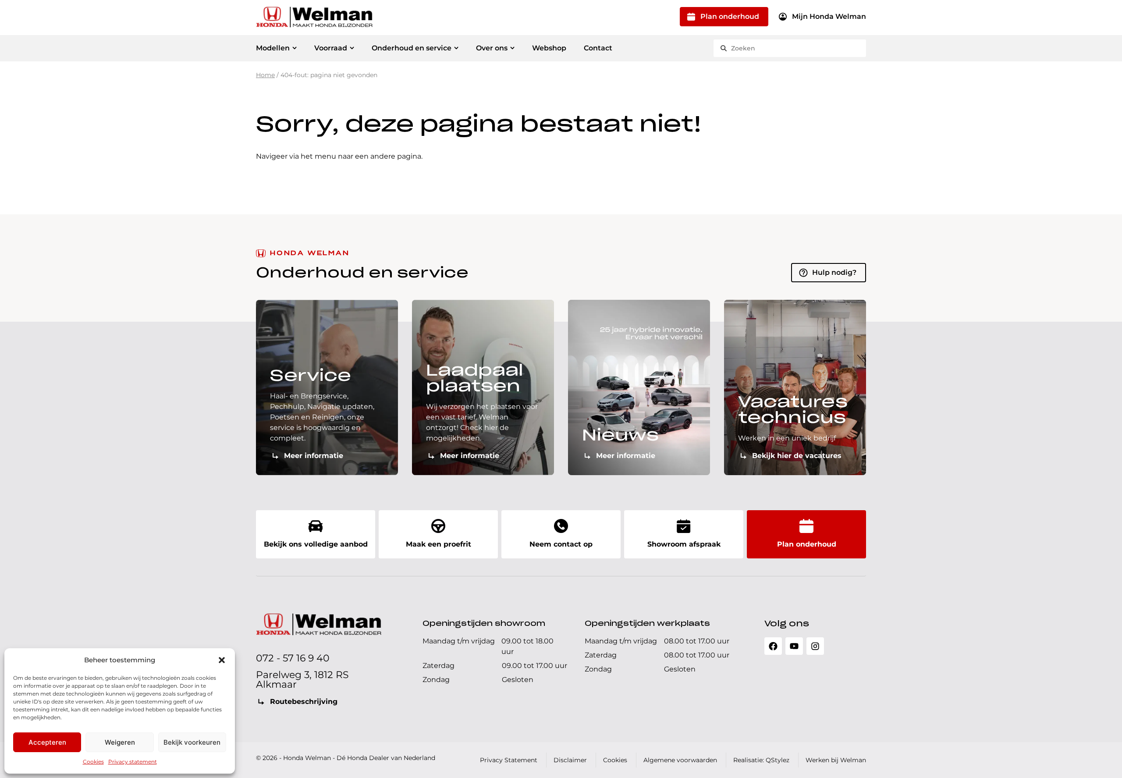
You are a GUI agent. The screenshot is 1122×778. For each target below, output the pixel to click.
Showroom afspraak (684, 544)
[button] (221, 660)
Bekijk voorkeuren (191, 742)
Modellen (273, 48)
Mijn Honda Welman (829, 16)
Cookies (93, 761)
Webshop (549, 48)
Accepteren (47, 742)
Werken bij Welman (836, 760)
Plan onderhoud (729, 16)
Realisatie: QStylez (761, 760)
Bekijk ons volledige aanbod (316, 544)
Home (265, 75)
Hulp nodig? (834, 272)
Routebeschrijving (303, 701)
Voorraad (330, 48)
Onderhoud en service (411, 48)
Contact (598, 48)
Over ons (492, 48)
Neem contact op (561, 544)
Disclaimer (570, 760)
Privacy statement (132, 761)
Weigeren (120, 742)
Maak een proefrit (438, 544)
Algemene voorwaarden (680, 760)
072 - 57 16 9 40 (293, 658)
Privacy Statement (508, 760)
